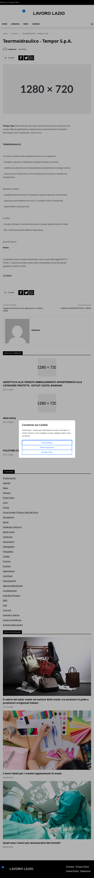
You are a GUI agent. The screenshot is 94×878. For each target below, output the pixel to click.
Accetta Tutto (47, 452)
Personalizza (47, 443)
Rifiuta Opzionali (47, 447)
